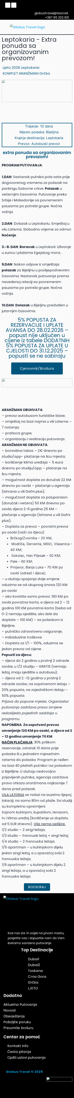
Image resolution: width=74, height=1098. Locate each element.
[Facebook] (7, 5)
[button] (66, 27)
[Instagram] (13, 5)
